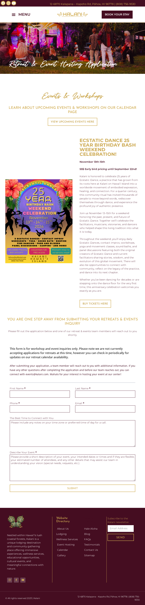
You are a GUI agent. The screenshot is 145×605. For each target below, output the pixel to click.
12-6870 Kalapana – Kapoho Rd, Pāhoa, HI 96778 (82, 4)
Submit (72, 488)
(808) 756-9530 (125, 4)
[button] (27, 14)
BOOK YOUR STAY (117, 14)
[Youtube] (22, 580)
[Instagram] (9, 580)
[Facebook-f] (16, 580)
